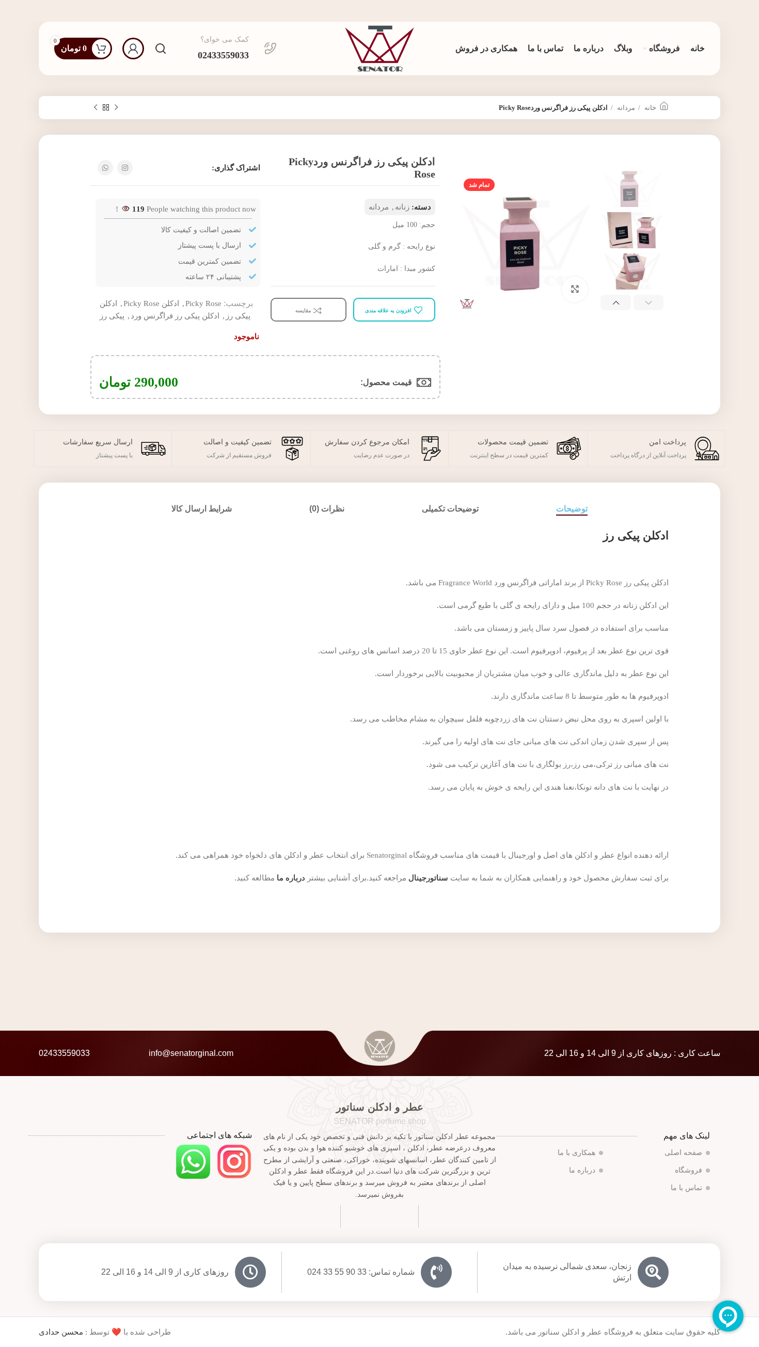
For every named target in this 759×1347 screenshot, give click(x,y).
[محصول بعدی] (95, 108)
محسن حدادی (61, 1332)
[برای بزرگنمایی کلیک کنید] (575, 289)
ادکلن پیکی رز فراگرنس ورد (175, 316)
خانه (649, 107)
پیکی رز (112, 316)
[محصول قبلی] (116, 108)
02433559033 (64, 1053)
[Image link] (234, 1161)
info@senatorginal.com (191, 1053)
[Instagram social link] (125, 167)
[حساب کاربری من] (133, 48)
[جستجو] (160, 48)
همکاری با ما (576, 1153)
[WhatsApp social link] (105, 167)
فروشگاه (688, 1170)
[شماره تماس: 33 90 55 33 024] (436, 1272)
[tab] (572, 508)
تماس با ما (686, 1188)
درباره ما (291, 878)
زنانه (402, 207)
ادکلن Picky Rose (151, 303)
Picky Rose (203, 303)
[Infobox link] (237, 48)
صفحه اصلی (683, 1153)
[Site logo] (379, 47)
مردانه (625, 107)
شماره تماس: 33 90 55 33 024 (361, 1272)
